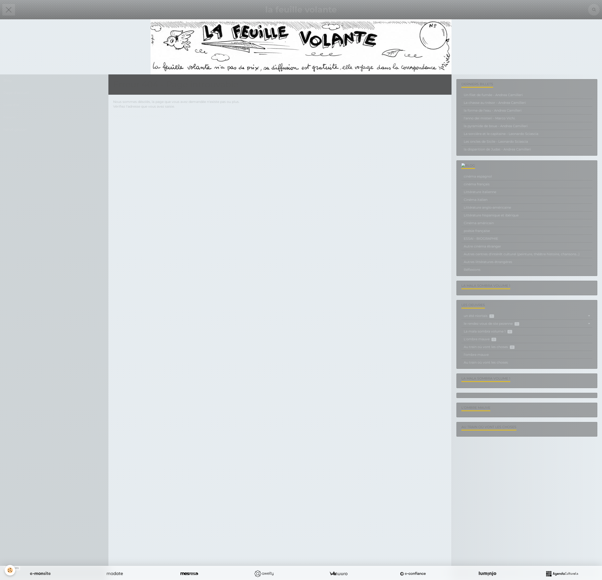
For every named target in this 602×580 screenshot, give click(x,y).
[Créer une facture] (338, 573)
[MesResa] (189, 573)
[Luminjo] (487, 573)
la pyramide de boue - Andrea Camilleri (496, 126)
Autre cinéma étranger (482, 246)
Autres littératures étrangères (488, 262)
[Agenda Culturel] (562, 573)
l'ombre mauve (476, 355)
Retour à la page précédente (136, 116)
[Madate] (114, 573)
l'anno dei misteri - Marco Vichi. (489, 118)
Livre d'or (12, 105)
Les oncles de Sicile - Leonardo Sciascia (496, 141)
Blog (8, 80)
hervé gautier (15, 129)
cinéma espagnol (478, 176)
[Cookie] (10, 570)
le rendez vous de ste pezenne (490, 323)
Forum (10, 117)
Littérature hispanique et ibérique (491, 215)
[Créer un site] (40, 573)
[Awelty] (263, 573)
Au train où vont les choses (488, 347)
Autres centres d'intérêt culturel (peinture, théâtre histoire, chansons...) (522, 254)
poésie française (477, 231)
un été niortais (478, 316)
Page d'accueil (16, 92)
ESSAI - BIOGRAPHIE (481, 238)
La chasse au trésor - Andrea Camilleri (495, 103)
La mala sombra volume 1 (487, 331)
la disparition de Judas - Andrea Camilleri (497, 149)
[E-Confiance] (413, 573)
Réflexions (472, 270)
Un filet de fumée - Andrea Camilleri (493, 95)
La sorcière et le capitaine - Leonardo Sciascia (501, 134)
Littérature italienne (480, 192)
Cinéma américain (479, 223)
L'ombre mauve (479, 339)
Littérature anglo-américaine (487, 207)
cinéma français (477, 184)
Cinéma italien (475, 200)
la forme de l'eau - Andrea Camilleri (493, 110)
